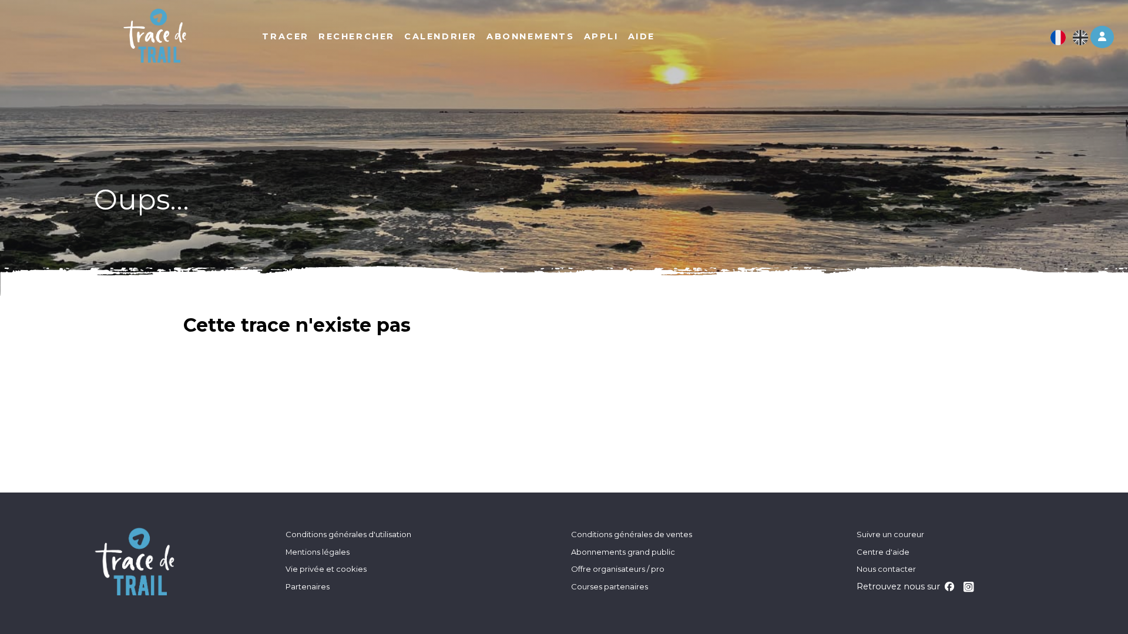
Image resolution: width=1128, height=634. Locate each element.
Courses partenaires (609, 586)
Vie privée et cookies (326, 569)
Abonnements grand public (623, 552)
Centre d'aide (883, 552)
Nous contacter (886, 569)
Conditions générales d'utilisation (348, 534)
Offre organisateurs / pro (617, 569)
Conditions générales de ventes (631, 534)
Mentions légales (318, 552)
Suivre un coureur (890, 534)
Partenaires (308, 586)
